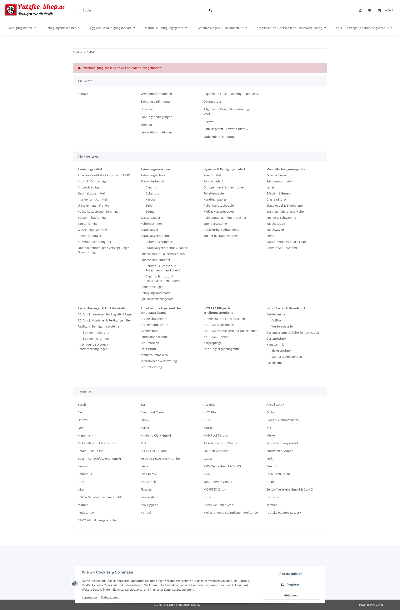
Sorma (150, 211)
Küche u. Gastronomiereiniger (99, 211)
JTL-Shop (378, 604)
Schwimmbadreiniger (93, 218)
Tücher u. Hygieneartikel (221, 236)
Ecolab (271, 412)
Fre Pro (83, 420)
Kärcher (151, 199)
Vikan (81, 489)
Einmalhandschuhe (154, 337)
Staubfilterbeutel (152, 181)
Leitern (271, 187)
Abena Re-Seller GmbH (219, 505)
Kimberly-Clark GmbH (156, 435)
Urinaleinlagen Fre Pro (93, 205)
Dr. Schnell (148, 482)
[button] (360, 10)
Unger (270, 482)
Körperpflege (213, 343)
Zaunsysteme (150, 497)
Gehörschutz (149, 331)
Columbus (153, 193)
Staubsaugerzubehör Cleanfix (166, 248)
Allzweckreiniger (89, 187)
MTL (143, 443)
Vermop (83, 466)
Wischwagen (275, 230)
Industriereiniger (89, 236)
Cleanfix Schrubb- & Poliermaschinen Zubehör (164, 278)
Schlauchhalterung (96, 332)
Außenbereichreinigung (94, 242)
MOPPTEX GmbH (215, 489)
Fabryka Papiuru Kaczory (283, 513)
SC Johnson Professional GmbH (99, 459)
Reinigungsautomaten (156, 293)
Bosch (82, 405)
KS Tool (146, 513)
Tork (269, 459)
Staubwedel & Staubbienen (285, 205)
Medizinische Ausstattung (159, 361)
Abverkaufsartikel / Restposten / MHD (104, 175)
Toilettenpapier (214, 193)
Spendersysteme (215, 224)
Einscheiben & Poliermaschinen (163, 254)
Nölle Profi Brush (278, 474)
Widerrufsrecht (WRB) (219, 137)
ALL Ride (209, 405)
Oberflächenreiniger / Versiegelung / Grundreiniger (103, 250)
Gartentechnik (276, 338)
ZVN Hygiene (149, 505)
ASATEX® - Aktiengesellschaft (98, 520)
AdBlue (276, 320)
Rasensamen (275, 363)
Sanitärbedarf (213, 181)
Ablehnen (291, 595)
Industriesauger (152, 287)
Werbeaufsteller (282, 326)
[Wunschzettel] (369, 10)
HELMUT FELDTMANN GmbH (160, 459)
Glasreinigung (276, 199)
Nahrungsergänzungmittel (222, 349)
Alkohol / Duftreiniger (93, 181)
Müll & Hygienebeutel (219, 211)
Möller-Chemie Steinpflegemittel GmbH (231, 513)
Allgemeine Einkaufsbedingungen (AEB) (231, 94)
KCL (269, 428)
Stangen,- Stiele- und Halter (285, 211)
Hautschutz (148, 349)
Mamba (83, 505)
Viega (144, 466)
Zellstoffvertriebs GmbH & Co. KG (289, 489)
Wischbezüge (275, 224)
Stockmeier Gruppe (279, 451)
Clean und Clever (153, 412)
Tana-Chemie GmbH (218, 482)
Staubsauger (149, 230)
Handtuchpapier (215, 199)
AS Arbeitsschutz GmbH (220, 443)
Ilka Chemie (149, 474)
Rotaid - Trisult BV (90, 451)
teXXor (208, 459)
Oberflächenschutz (279, 175)
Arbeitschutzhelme (154, 319)
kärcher (271, 505)
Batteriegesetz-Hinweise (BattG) (226, 129)
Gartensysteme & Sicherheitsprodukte (293, 332)
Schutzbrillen (150, 343)
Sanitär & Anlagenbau (286, 357)
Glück (207, 420)
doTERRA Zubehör (216, 337)
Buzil (81, 482)
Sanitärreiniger (88, 224)
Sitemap (146, 125)
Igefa (81, 428)
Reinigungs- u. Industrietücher (225, 218)
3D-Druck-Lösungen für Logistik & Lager (105, 314)
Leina (207, 497)
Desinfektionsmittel (91, 193)
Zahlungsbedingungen (156, 101)
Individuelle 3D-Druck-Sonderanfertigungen (93, 347)
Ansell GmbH (275, 405)
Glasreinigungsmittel (92, 230)
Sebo (149, 205)
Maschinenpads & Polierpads (286, 242)
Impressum (211, 121)
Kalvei (145, 428)
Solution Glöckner (216, 451)
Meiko (270, 435)
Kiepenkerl (85, 435)
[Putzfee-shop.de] (34, 10)
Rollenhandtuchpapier (219, 205)
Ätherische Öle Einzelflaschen (224, 319)
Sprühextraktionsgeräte (157, 299)
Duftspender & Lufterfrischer (224, 187)
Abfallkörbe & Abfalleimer (222, 230)
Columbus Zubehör (159, 242)
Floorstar (147, 489)
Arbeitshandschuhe (154, 325)
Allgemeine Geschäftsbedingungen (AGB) (228, 111)
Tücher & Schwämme (281, 218)
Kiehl (207, 474)
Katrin (208, 428)
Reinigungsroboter (154, 175)
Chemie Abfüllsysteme (282, 248)
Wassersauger (150, 218)
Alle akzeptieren (290, 573)
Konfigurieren (291, 584)
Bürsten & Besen (278, 193)
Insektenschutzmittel (92, 199)
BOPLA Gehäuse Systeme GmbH (100, 497)
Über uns (147, 109)
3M (143, 405)
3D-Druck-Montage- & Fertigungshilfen (105, 320)
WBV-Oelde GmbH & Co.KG (222, 466)
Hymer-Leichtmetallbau (282, 420)
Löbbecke (273, 497)
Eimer (270, 236)
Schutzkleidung (151, 367)
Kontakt (83, 94)
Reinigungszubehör (280, 181)
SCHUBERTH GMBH (154, 451)
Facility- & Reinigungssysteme (98, 326)
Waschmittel (212, 175)
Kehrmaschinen (152, 224)
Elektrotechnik (281, 351)
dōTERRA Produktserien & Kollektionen (231, 331)
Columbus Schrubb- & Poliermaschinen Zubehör (164, 268)
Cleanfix (151, 187)
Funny (145, 420)
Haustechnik (275, 344)
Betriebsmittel (276, 314)
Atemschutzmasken (154, 355)
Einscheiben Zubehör (155, 260)
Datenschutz (212, 101)
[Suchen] (210, 10)
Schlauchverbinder (96, 338)
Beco (81, 412)
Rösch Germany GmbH (282, 443)
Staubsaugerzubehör (155, 236)
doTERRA (210, 412)
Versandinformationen (156, 94)
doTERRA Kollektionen (219, 325)
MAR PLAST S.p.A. (216, 435)
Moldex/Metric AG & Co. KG (97, 443)
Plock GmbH (86, 513)
